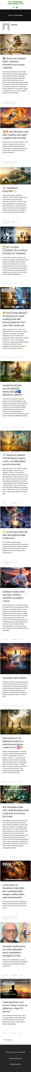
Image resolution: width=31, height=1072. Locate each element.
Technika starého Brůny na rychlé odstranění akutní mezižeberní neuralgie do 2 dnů (13, 951)
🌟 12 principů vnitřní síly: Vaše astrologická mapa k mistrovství (15, 535)
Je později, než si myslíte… (14, 678)
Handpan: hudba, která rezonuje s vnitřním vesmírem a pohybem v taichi (13, 596)
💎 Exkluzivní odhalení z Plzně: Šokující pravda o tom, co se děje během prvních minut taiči (14, 459)
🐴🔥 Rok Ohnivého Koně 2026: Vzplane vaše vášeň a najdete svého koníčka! (15, 135)
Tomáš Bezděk (6, 103)
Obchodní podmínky (15, 1064)
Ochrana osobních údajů (15, 1058)
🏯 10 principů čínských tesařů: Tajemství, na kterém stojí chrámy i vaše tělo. (14, 63)
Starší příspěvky (7, 1040)
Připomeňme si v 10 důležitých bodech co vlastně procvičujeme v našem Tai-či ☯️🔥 (12, 743)
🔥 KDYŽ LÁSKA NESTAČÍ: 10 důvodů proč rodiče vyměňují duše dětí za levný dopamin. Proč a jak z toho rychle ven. (15, 319)
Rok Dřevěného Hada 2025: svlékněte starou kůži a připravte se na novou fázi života (15, 812)
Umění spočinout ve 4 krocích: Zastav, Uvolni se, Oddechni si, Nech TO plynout (14, 1007)
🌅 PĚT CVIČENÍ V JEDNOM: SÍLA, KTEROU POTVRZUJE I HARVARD (14, 250)
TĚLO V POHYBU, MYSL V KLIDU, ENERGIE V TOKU (15, 3)
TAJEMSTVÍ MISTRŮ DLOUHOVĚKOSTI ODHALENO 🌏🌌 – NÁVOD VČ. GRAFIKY (12, 390)
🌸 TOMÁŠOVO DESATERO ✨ (10, 189)
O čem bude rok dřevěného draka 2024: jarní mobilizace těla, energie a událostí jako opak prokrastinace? (13, 891)
